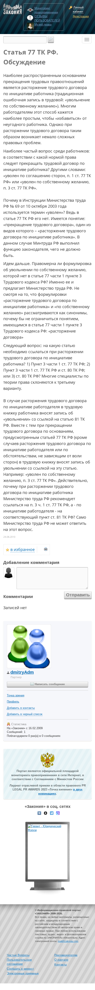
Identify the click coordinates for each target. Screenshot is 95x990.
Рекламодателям (65, 955)
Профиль (13, 701)
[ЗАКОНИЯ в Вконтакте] (39, 812)
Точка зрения (15, 695)
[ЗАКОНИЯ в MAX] (58, 812)
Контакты (60, 964)
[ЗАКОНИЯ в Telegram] (51, 812)
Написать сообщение (49, 684)
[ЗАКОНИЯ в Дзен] (45, 812)
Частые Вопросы (18, 955)
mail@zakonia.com (68, 941)
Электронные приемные (23, 973)
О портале (61, 959)
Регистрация (81, 16)
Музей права (42, 24)
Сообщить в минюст (20, 968)
